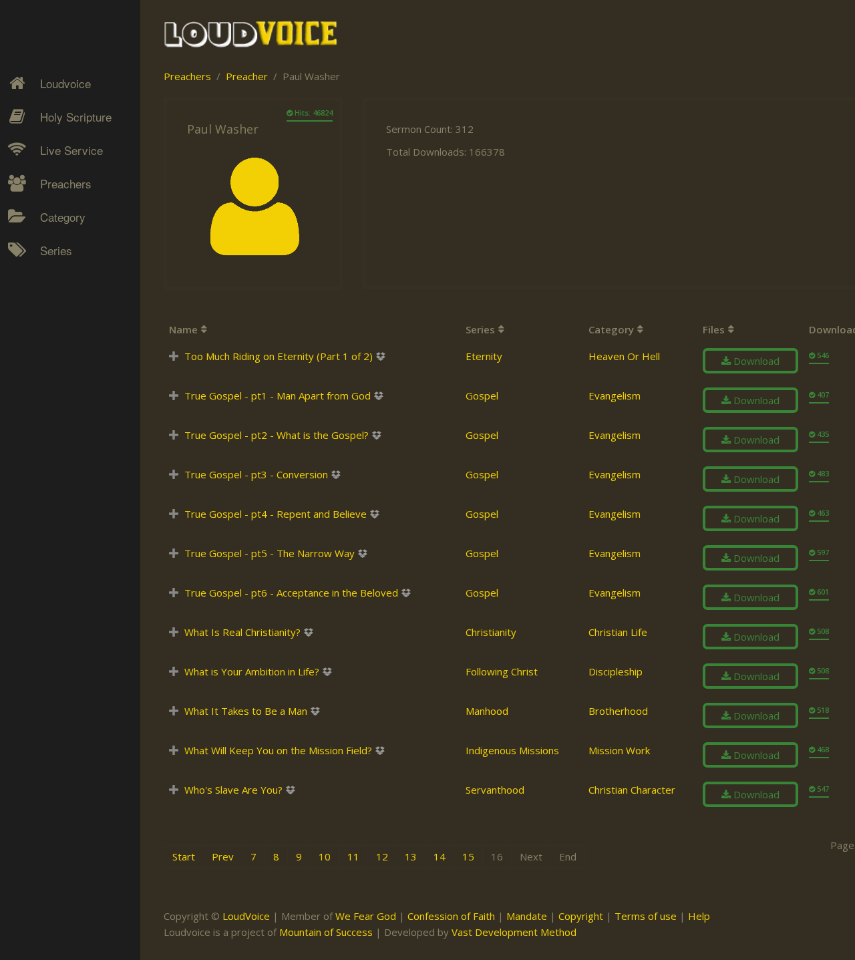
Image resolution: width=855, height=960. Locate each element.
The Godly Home (69, 411)
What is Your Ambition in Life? (251, 671)
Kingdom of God (67, 294)
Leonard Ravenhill (70, 341)
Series (56, 250)
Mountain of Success (326, 932)
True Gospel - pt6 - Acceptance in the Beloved (291, 592)
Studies (47, 341)
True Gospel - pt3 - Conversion (256, 474)
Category (63, 216)
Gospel (482, 395)
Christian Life (617, 632)
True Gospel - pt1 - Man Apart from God (277, 395)
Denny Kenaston (67, 271)
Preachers (66, 183)
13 (411, 856)
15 (468, 856)
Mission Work (61, 318)
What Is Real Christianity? (242, 632)
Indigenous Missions (512, 750)
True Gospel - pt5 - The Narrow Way (269, 553)
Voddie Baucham (67, 497)
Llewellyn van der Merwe (65, 372)
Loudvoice (65, 83)
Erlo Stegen (56, 294)
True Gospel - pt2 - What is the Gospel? (276, 435)
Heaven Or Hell (624, 356)
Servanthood (495, 789)
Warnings (52, 364)
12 (382, 856)
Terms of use (646, 916)
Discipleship (615, 671)
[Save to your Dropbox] (380, 356)
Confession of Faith (451, 916)
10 (325, 856)
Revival (46, 364)
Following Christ (502, 671)
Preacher (247, 76)
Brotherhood (618, 710)
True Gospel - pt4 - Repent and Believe (275, 513)
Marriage (51, 318)
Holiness (50, 271)
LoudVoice (246, 916)
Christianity (491, 632)
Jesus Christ (57, 294)
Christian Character (631, 789)
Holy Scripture (76, 116)
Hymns (47, 271)
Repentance (58, 341)
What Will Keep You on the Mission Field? (278, 750)
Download (755, 360)
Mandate (526, 916)
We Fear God (365, 916)
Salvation (50, 388)
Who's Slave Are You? (233, 789)
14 (440, 856)
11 (353, 856)
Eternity (484, 356)
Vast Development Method (514, 932)
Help (699, 916)
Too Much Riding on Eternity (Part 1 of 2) (278, 356)
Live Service (71, 150)
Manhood (487, 710)
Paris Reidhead (64, 427)
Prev (223, 856)
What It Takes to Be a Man (245, 710)
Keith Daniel (57, 318)
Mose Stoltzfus (64, 404)
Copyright (580, 916)
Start (183, 856)
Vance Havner (61, 474)
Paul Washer (58, 451)
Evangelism (614, 395)
